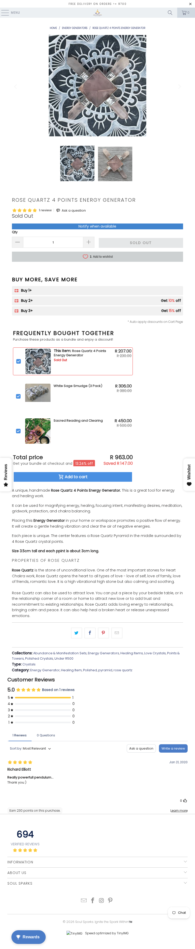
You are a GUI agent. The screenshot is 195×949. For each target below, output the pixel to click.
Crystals (29, 664)
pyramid (105, 670)
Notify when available (97, 226)
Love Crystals (155, 653)
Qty (15, 232)
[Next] (179, 86)
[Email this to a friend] (116, 633)
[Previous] (16, 86)
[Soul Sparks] (97, 13)
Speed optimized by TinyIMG (106, 933)
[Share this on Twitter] (76, 633)
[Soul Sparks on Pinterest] (110, 901)
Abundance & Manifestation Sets (60, 653)
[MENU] (2, 13)
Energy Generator (45, 670)
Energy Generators (103, 653)
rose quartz (122, 670)
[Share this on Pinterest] (103, 633)
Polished (90, 670)
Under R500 (63, 658)
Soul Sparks (84, 922)
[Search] (170, 13)
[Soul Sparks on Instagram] (102, 901)
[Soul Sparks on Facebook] (93, 901)
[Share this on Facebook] (90, 633)
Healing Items (131, 653)
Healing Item (71, 670)
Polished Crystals (39, 658)
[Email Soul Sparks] (84, 901)
